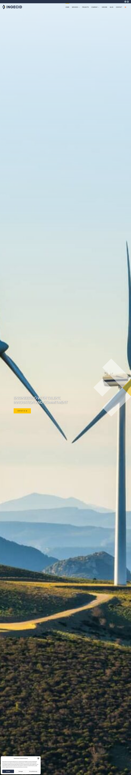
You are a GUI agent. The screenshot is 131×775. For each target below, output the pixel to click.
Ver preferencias (33, 771)
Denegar (21, 771)
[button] (38, 758)
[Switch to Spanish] (125, 7)
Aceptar (8, 771)
